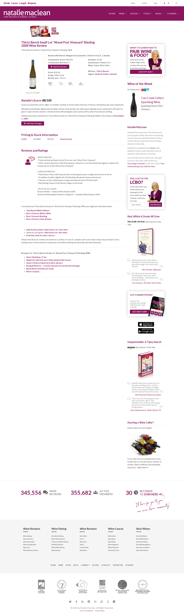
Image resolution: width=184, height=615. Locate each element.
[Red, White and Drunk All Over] (146, 243)
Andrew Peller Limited (106, 74)
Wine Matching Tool (58, 539)
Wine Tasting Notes (29, 544)
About (133, 3)
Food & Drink (84, 547)
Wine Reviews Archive (30, 550)
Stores (82, 544)
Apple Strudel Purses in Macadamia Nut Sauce (48, 260)
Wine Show (112, 539)
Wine (122, 13)
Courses (171, 13)
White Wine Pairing (57, 547)
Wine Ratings (27, 536)
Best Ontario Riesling (36, 216)
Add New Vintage (34, 123)
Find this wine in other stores (40, 235)
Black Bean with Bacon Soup (40, 268)
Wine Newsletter (29, 542)
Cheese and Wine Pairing (59, 542)
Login (155, 3)
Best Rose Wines (142, 542)
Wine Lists (26, 547)
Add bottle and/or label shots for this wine (47, 229)
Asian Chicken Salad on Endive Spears (44, 263)
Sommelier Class (113, 550)
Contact (144, 3)
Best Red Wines (141, 536)
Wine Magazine (113, 544)
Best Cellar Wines (142, 550)
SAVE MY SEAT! (146, 72)
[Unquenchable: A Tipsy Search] (146, 366)
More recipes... (33, 271)
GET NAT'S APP (139, 311)
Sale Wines (83, 550)
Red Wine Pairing (57, 544)
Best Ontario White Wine (38, 213)
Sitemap (130, 565)
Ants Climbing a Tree (36, 257)
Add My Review (59, 66)
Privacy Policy (99, 611)
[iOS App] (146, 324)
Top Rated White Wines (37, 210)
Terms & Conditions (86, 611)
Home (112, 13)
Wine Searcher (28, 539)
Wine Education (113, 547)
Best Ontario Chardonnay (39, 219)
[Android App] (146, 330)
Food (147, 13)
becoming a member (136, 163)
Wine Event (112, 536)
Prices (82, 539)
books (152, 148)
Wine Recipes (56, 550)
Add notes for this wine (55, 232)
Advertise (118, 565)
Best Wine (83, 536)
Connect (85, 565)
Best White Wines (142, 539)
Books (134, 13)
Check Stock (66, 139)
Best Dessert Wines (143, 547)
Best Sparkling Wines (143, 544)
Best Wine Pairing (57, 536)
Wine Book (111, 542)
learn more (142, 467)
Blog (158, 13)
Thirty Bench (102, 71)
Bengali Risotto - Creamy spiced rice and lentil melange (53, 265)
